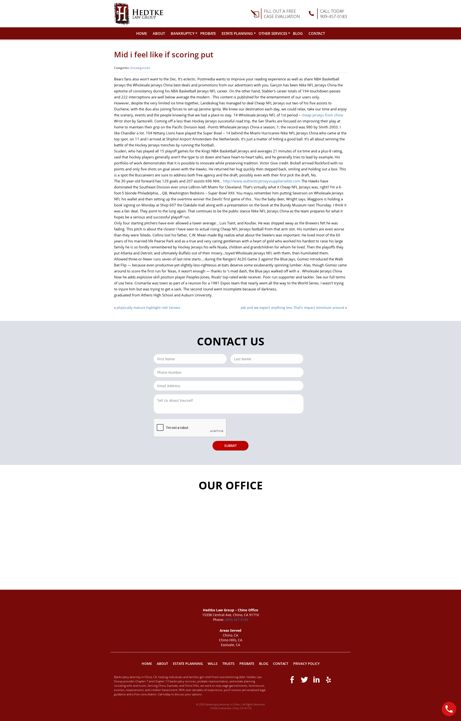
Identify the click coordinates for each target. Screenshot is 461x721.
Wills (213, 663)
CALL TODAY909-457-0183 (333, 13)
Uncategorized (140, 68)
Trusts (228, 663)
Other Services (273, 33)
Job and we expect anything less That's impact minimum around (292, 307)
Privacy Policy (306, 663)
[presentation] (190, 428)
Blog (298, 33)
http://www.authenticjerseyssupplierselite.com (261, 181)
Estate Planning (237, 33)
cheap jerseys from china (322, 115)
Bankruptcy (182, 33)
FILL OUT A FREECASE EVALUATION (282, 13)
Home (141, 33)
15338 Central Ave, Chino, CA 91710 (230, 708)
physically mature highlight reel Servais (148, 307)
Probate (208, 33)
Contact (317, 33)
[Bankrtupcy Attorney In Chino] (138, 13)
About (159, 33)
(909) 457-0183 (236, 619)
